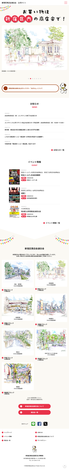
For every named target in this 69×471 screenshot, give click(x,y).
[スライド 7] (40, 78)
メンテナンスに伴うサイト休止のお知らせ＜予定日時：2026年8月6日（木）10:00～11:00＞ (34, 123)
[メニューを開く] (65, 3)
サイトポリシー (42, 440)
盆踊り (23, 193)
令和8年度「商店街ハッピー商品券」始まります (20, 144)
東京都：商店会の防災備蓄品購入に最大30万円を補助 (22, 130)
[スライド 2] (30, 78)
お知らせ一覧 (59, 150)
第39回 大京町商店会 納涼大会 (31, 211)
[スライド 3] (32, 78)
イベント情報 (8, 436)
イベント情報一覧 (53, 223)
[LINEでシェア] (33, 424)
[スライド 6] (38, 78)
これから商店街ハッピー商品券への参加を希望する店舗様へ (24, 137)
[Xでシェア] (45, 424)
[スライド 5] (36, 78)
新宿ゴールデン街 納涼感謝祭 (30, 175)
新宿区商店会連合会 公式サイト (14, 3)
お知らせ (40, 432)
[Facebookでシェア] (39, 424)
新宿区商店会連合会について (34, 406)
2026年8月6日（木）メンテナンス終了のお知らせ (21, 116)
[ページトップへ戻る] (65, 466)
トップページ (8, 432)
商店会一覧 (34, 412)
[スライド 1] (28, 78)
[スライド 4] (34, 78)
